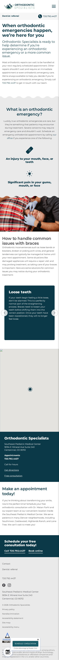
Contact (6, 563)
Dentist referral (10, 16)
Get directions (11, 470)
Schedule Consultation (25, 644)
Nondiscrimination (10, 614)
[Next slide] (54, 313)
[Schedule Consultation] (7, 652)
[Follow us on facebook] (3, 585)
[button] (29, 388)
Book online (36, 551)
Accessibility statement (12, 618)
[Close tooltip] (38, 640)
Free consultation (13, 475)
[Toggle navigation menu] (54, 6)
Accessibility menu (10, 627)
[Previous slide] (4, 313)
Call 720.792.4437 (14, 551)
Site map (6, 622)
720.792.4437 (50, 16)
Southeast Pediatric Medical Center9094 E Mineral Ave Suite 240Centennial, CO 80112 (20, 595)
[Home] (19, 6)
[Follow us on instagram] (9, 585)
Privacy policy (8, 609)
